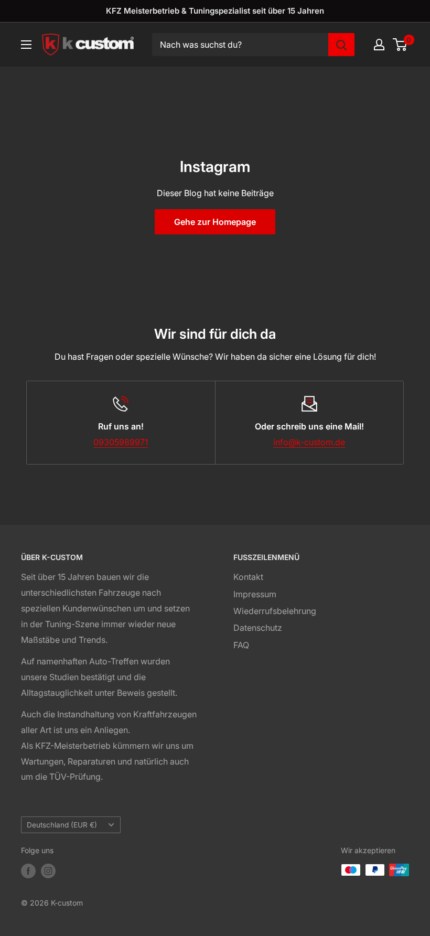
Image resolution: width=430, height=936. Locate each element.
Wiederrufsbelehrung (274, 611)
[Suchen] (341, 44)
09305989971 (120, 442)
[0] (400, 44)
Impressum (254, 594)
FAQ (241, 645)
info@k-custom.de (309, 442)
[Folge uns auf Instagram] (48, 871)
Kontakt (248, 577)
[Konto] (379, 44)
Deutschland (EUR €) (62, 825)
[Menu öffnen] (26, 44)
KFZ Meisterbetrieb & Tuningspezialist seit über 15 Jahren (215, 11)
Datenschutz (257, 627)
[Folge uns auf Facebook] (28, 871)
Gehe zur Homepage (215, 222)
